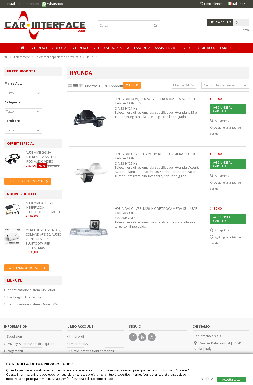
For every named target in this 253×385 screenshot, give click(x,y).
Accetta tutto (231, 379)
